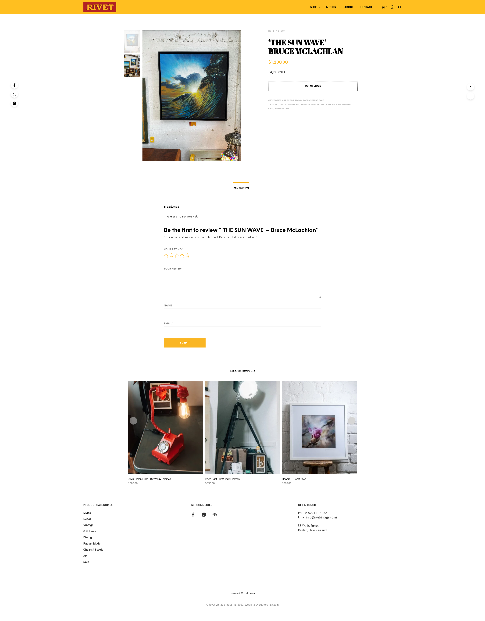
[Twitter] (14, 94)
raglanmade (343, 105)
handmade (294, 105)
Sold (86, 561)
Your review (173, 269)
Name (168, 306)
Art (276, 105)
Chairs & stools (93, 549)
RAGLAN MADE (310, 100)
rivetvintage (282, 109)
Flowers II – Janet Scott (294, 478)
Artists (331, 7)
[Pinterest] (14, 103)
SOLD (321, 100)
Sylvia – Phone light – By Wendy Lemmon (149, 478)
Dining (87, 537)
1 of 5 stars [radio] (166, 255)
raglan (330, 105)
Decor (87, 518)
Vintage (88, 525)
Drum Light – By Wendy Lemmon (222, 478)
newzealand (318, 105)
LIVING (298, 100)
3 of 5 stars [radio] (176, 255)
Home (271, 31)
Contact (366, 7)
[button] (384, 7)
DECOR (281, 31)
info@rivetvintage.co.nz (321, 517)
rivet (271, 109)
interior (305, 105)
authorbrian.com (269, 604)
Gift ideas (89, 531)
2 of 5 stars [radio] (171, 255)
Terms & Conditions (242, 593)
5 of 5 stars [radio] (187, 255)
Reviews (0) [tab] (241, 188)
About (348, 7)
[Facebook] (14, 85)
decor (283, 105)
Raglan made (91, 543)
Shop (313, 7)
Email (168, 324)
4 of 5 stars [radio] (182, 255)
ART (284, 100)
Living (87, 512)
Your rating (173, 249)
